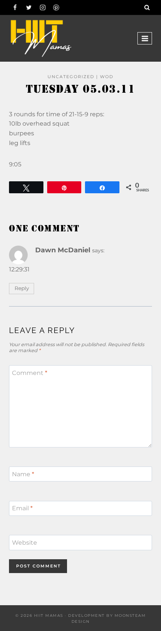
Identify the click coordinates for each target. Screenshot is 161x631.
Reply (22, 288)
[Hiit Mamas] (41, 38)
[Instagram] (43, 7)
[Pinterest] (56, 7)
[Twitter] (29, 7)
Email (22, 508)
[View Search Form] (147, 7)
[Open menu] (144, 38)
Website (24, 542)
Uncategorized (71, 76)
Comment (29, 372)
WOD (106, 76)
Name (23, 473)
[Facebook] (15, 7)
